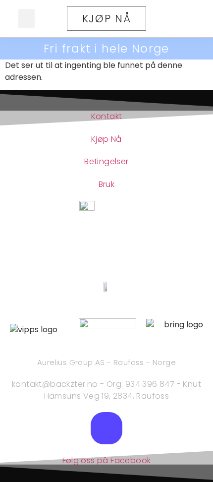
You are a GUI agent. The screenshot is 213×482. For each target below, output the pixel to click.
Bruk (107, 184)
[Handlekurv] (186, 18)
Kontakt (106, 116)
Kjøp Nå (106, 139)
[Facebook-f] (107, 428)
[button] (26, 18)
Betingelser (106, 161)
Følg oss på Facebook (106, 460)
